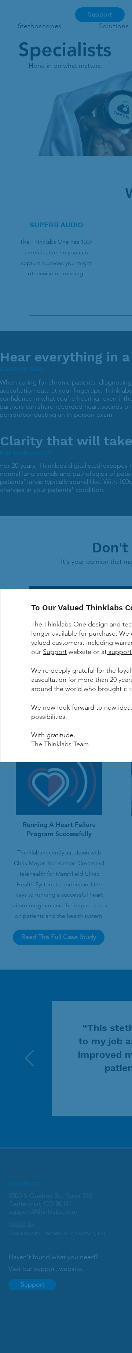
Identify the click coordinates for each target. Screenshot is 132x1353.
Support (55, 652)
